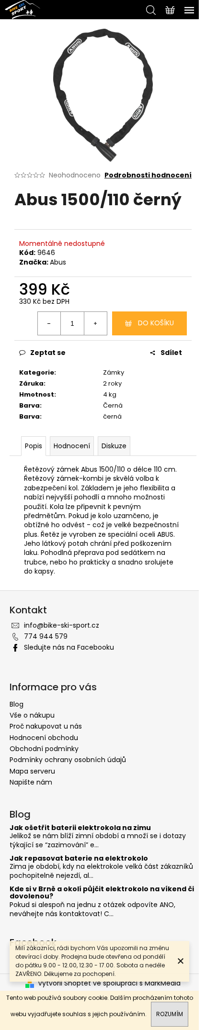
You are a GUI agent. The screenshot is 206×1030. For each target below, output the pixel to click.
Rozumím (169, 1014)
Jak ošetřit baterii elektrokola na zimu (80, 827)
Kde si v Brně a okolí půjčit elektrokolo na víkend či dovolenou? (102, 893)
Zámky (113, 372)
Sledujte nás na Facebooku (69, 647)
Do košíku (156, 323)
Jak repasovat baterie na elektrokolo (79, 858)
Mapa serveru (32, 771)
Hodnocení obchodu (44, 737)
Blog (16, 704)
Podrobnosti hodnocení (148, 175)
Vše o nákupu (32, 715)
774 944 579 (46, 636)
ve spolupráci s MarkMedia (137, 983)
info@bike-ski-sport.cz (61, 625)
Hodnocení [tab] (72, 446)
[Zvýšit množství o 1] (95, 323)
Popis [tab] (33, 446)
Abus (58, 262)
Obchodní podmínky (44, 748)
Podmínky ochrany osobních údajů (68, 759)
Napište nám (31, 782)
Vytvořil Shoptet (64, 983)
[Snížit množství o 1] (49, 323)
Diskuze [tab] (114, 446)
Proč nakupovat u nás (46, 726)
